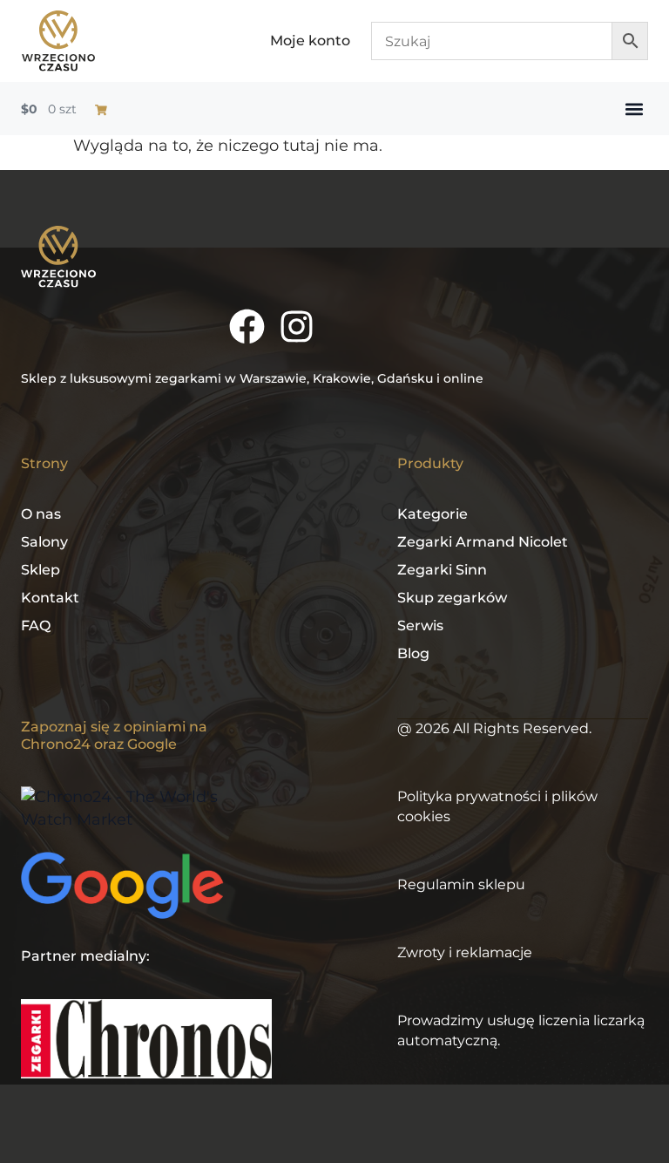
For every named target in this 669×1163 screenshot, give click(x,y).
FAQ (36, 625)
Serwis (420, 625)
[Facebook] (247, 326)
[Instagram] (296, 326)
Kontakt (50, 597)
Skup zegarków (452, 597)
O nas (41, 514)
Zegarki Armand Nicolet (482, 542)
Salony (44, 542)
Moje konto (310, 40)
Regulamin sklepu (461, 884)
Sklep (40, 569)
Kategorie (432, 514)
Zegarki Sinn (442, 569)
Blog (413, 653)
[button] (633, 108)
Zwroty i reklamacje (464, 952)
